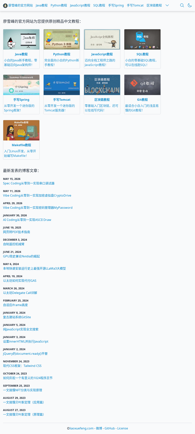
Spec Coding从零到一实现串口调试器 (28, 183)
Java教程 (42, 5)
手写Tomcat (135, 5)
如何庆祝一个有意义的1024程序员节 (28, 378)
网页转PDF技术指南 (16, 232)
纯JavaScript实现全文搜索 (20, 329)
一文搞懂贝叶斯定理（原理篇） (24, 414)
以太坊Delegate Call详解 (20, 293)
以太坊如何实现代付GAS (19, 280)
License (122, 428)
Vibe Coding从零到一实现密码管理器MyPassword (38, 207)
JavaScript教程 (80, 5)
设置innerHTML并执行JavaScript (25, 341)
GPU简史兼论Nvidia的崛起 (21, 256)
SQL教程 (99, 5)
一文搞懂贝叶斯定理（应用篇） (24, 402)
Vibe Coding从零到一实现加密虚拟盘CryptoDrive (37, 195)
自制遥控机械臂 (13, 244)
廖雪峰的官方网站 (20, 5)
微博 (99, 428)
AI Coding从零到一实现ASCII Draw (27, 220)
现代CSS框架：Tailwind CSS (22, 366)
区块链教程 (154, 5)
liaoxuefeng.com (82, 428)
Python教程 (59, 5)
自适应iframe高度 (15, 305)
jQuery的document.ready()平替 (25, 353)
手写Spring (116, 5)
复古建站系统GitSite (17, 317)
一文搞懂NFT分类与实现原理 (22, 390)
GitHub (110, 428)
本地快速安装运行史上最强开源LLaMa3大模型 (34, 268)
